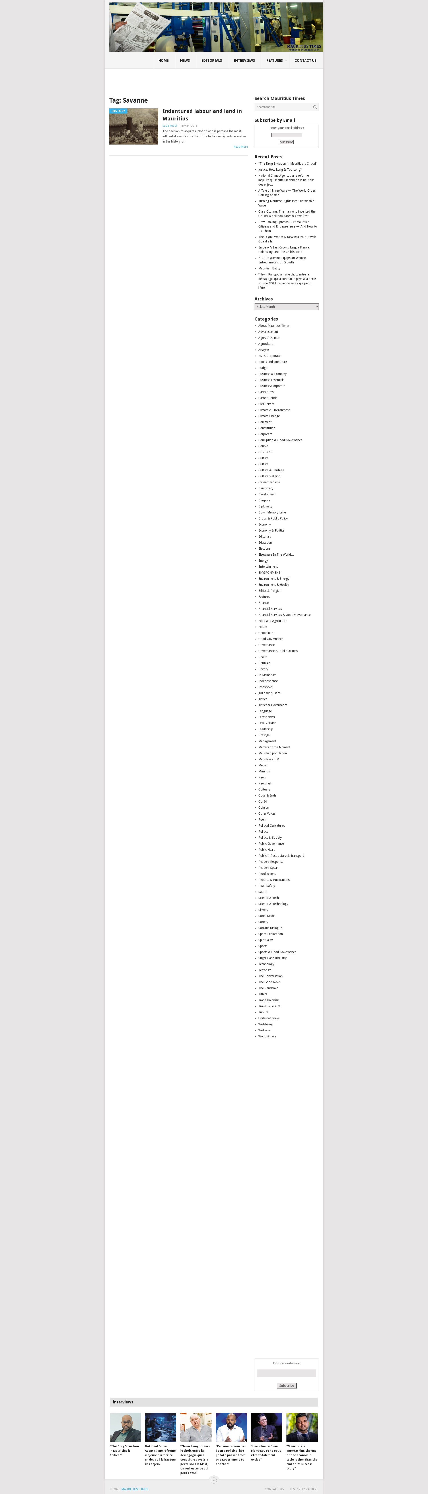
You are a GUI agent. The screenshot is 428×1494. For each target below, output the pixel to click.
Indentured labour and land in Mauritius (202, 115)
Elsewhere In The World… (276, 554)
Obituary (264, 789)
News (185, 60)
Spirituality (265, 940)
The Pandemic (268, 988)
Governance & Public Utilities (278, 651)
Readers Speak (268, 867)
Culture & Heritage (271, 470)
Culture (263, 458)
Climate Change (269, 416)
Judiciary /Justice (269, 693)
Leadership (265, 729)
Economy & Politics (271, 530)
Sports (262, 946)
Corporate (265, 434)
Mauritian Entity (269, 268)
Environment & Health (273, 584)
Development (267, 494)
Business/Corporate (271, 386)
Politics (263, 831)
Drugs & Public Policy (273, 518)
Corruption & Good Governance (280, 440)
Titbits (262, 994)
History (263, 669)
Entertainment (268, 566)
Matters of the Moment (274, 747)
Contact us (305, 60)
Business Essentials (271, 380)
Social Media (266, 916)
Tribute (263, 1012)
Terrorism (264, 970)
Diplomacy (265, 506)
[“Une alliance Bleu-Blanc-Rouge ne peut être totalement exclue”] (266, 1427)
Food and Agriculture (272, 621)
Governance (266, 645)
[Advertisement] (186, 79)
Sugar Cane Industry (272, 958)
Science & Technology (273, 904)
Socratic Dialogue (270, 928)
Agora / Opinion (269, 337)
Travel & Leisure (269, 1006)
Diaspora (264, 500)
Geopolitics (265, 633)
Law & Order (267, 723)
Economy (264, 524)
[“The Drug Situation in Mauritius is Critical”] (125, 1427)
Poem (262, 819)
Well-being (265, 1024)
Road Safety (266, 886)
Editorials (212, 60)
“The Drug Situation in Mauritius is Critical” (287, 163)
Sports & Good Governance (277, 952)
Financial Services (270, 608)
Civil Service (266, 404)
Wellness (264, 1030)
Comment (265, 422)
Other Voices (267, 813)
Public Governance (271, 843)
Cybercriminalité (269, 482)
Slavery (263, 910)
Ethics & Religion (269, 590)
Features (275, 60)
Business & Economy (272, 374)
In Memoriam (267, 675)
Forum (262, 627)
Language (265, 711)
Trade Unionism (269, 1000)
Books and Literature (272, 362)
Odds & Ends (267, 795)
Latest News (266, 717)
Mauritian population (272, 753)
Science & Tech (268, 898)
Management (267, 741)
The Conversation (270, 976)
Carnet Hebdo (268, 398)
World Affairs (267, 1036)
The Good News (269, 982)
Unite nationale (268, 1018)
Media (262, 765)
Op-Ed (262, 801)
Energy (263, 560)
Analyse (263, 350)
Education (265, 542)
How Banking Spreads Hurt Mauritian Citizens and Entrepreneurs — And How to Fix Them (287, 226)
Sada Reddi (170, 125)
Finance (263, 602)
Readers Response (270, 861)
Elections (264, 548)
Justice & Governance (272, 705)
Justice (262, 699)
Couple (263, 446)
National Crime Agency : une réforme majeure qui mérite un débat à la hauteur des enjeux (286, 180)
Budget (263, 368)
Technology (266, 964)
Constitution (266, 428)
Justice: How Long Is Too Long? (280, 169)
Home (163, 60)
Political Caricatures (271, 825)
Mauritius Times (134, 1489)
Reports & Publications (274, 880)
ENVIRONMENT (269, 572)
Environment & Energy (273, 578)
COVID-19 (265, 452)
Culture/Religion (269, 476)
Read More (241, 146)
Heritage (264, 663)
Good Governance (270, 639)
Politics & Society (270, 837)
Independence (268, 681)
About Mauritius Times (273, 325)
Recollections (267, 873)
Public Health (267, 849)
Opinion (263, 807)
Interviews (244, 60)
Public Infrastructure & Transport (281, 855)
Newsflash (265, 783)
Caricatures (266, 392)
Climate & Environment (274, 410)
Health (262, 657)
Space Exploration (270, 934)
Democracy (265, 488)
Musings (264, 771)
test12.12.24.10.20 (303, 1489)
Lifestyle (264, 735)
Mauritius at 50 (268, 759)
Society (263, 922)
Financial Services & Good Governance (284, 615)
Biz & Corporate (269, 356)
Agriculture (265, 344)
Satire (262, 892)
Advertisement (268, 331)
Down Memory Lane (272, 512)
